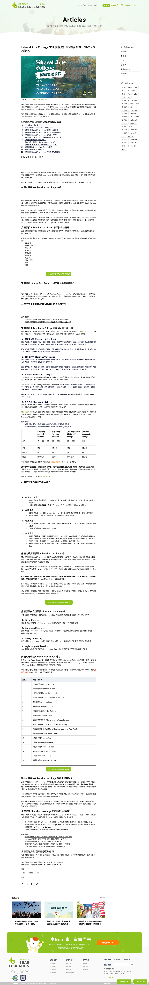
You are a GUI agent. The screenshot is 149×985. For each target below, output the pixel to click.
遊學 (131, 104)
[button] (122, 5)
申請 (137, 104)
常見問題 (85, 981)
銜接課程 (124, 117)
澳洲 (129, 97)
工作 (123, 97)
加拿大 (135, 94)
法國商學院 (133, 130)
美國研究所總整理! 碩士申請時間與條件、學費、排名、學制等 (26, 934)
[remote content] (58, 164)
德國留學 (133, 123)
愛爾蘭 (124, 126)
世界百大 (124, 120)
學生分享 (124, 123)
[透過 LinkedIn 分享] (32, 895)
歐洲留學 (124, 130)
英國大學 (133, 143)
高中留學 (134, 100)
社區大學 (124, 104)
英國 (136, 87)
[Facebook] (79, 5)
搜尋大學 (68, 975)
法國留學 (124, 133)
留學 (24, 884)
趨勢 (131, 107)
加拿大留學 (125, 110)
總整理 (31, 884)
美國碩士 (124, 143)
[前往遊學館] (110, 5)
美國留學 (124, 107)
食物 (123, 149)
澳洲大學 (133, 133)
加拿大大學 (133, 120)
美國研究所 (133, 139)
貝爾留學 (133, 113)
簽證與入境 (125, 100)
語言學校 (68, 981)
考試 (129, 94)
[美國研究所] (26, 921)
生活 (123, 91)
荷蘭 (123, 146)
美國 (38, 884)
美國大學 (130, 136)
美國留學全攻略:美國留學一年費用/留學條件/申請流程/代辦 (90, 934)
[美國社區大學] (58, 921)
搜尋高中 (68, 978)
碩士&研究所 (131, 91)
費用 (129, 146)
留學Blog (85, 975)
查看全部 (102, 909)
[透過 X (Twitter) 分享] (27, 895)
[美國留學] (91, 921)
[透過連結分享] (37, 895)
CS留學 (137, 117)
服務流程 (85, 978)
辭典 (134, 146)
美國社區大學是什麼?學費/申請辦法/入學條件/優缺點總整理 (58, 934)
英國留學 (124, 113)
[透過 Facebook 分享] (22, 895)
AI (131, 117)
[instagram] (90, 5)
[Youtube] (95, 5)
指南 (130, 126)
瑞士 (123, 136)
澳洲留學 (134, 110)
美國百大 (124, 139)
